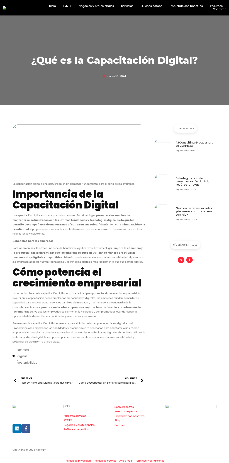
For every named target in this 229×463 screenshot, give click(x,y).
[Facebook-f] (189, 260)
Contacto (219, 9)
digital (22, 356)
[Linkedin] (181, 260)
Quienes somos (151, 6)
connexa (23, 349)
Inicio (52, 6)
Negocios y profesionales (96, 6)
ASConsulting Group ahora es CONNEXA (194, 144)
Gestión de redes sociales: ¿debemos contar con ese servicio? (194, 211)
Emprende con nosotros (186, 6)
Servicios (127, 6)
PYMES (67, 6)
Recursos (216, 6)
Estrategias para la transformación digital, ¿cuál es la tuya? (192, 181)
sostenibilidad (27, 362)
